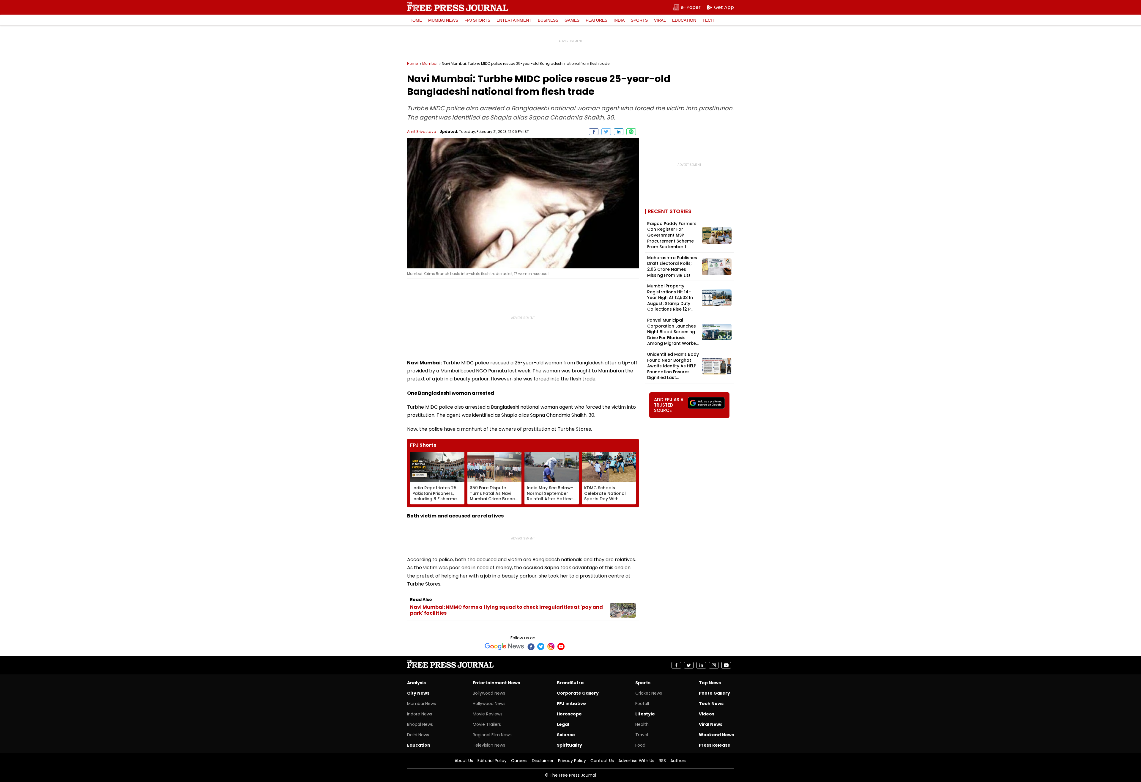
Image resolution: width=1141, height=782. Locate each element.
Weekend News (716, 735)
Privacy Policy (572, 761)
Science (566, 735)
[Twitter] (540, 646)
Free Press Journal (457, 6)
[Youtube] (561, 646)
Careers (519, 761)
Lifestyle (645, 714)
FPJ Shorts (477, 20)
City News (418, 693)
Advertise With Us (636, 761)
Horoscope (569, 714)
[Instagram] (550, 646)
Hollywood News (489, 704)
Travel (641, 735)
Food (640, 745)
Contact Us (602, 761)
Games (572, 20)
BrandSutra (570, 683)
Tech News (711, 704)
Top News (710, 683)
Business (548, 20)
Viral (660, 20)
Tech (708, 20)
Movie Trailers (487, 724)
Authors (678, 761)
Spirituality (569, 745)
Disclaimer (543, 761)
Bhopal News (420, 724)
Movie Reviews (487, 714)
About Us (464, 761)
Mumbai (429, 63)
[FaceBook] (530, 646)
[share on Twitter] (606, 131)
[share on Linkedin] (618, 131)
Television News (489, 745)
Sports (639, 20)
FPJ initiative (571, 704)
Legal (563, 724)
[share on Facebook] (593, 131)
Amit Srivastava (421, 131)
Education (684, 20)
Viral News (710, 724)
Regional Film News (492, 735)
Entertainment (514, 20)
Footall (642, 704)
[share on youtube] (726, 665)
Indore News (419, 714)
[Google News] (504, 646)
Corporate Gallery (578, 693)
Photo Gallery (714, 693)
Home (415, 20)
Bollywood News (489, 693)
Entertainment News (496, 683)
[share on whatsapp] (631, 131)
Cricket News (648, 693)
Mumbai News (443, 20)
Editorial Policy (492, 761)
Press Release (714, 745)
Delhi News (418, 735)
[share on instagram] (713, 665)
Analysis (416, 683)
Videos (706, 714)
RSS (662, 761)
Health (642, 724)
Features (596, 20)
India (619, 20)
